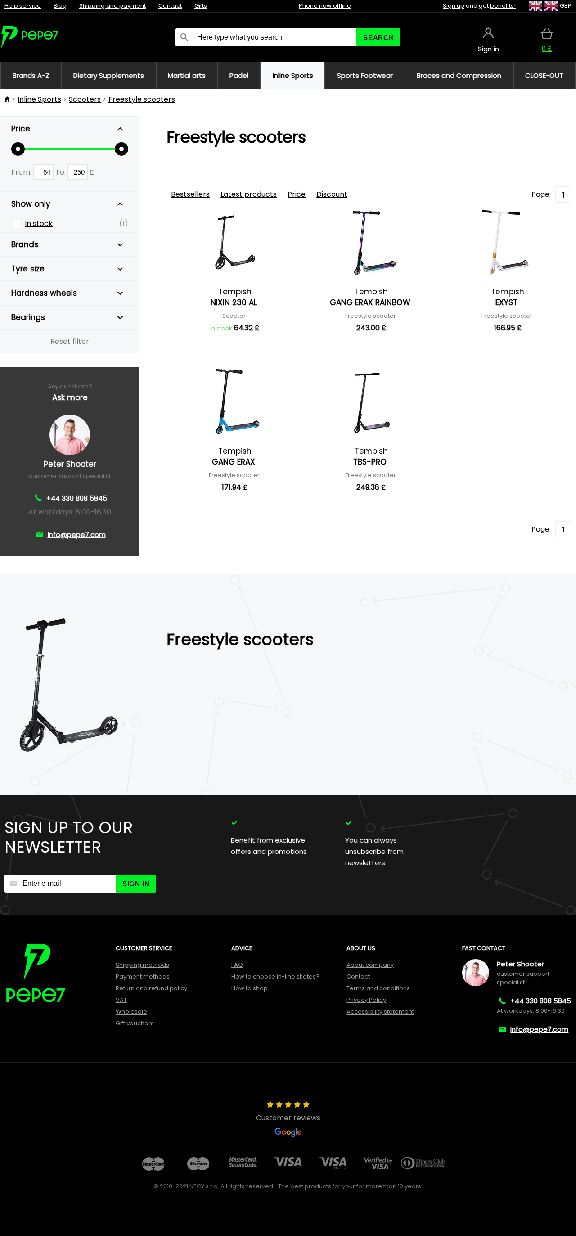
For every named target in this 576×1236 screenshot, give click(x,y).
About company (370, 965)
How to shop (249, 988)
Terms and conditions (378, 988)
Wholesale (131, 1011)
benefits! (503, 5)
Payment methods (143, 976)
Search (378, 37)
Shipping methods (142, 965)
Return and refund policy (151, 988)
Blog (60, 5)
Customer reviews (288, 1118)
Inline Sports (39, 99)
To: (61, 172)
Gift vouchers (135, 1023)
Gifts (200, 5)
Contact (170, 5)
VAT (121, 1000)
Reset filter (69, 341)
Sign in (135, 884)
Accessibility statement (380, 1011)
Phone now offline (325, 5)
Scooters (85, 99)
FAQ (237, 965)
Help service (22, 5)
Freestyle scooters (141, 99)
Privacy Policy (366, 1000)
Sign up (453, 5)
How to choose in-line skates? (275, 976)
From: (22, 172)
